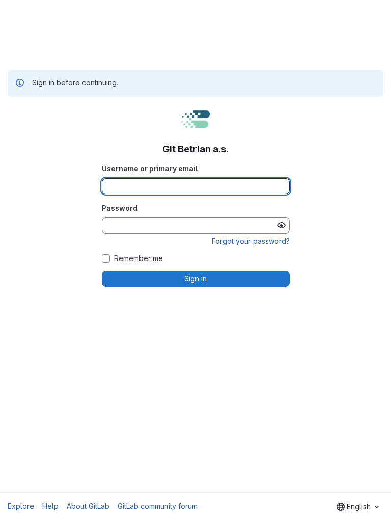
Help (50, 506)
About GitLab (88, 506)
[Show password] (281, 225)
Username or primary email (150, 168)
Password (119, 208)
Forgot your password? (251, 241)
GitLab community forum (158, 506)
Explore (21, 506)
